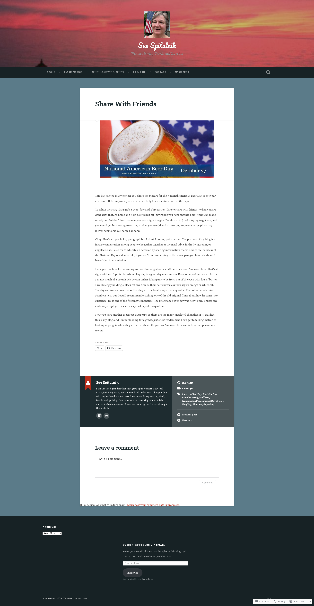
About (51, 72)
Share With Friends (126, 104)
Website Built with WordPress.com (65, 598)
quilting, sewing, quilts (107, 72)
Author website (106, 416)
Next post (187, 420)
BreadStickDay (190, 397)
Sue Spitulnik (157, 45)
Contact (160, 72)
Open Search (268, 72)
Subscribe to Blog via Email (144, 544)
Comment (207, 482)
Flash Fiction (73, 72)
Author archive (99, 416)
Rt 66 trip (139, 72)
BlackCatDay (210, 394)
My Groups (182, 72)
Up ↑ (269, 598)
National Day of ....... (212, 401)
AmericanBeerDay (191, 394)
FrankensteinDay (191, 401)
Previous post (189, 414)
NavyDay (186, 404)
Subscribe (132, 573)
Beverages (187, 388)
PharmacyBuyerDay (203, 404)
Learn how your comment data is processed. (154, 505)
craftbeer (204, 397)
